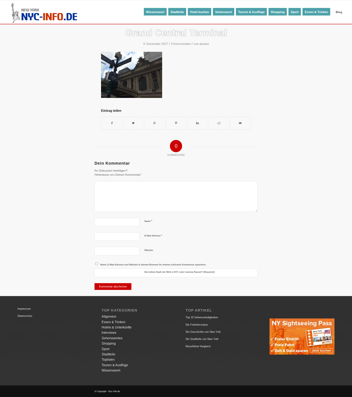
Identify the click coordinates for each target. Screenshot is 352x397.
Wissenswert (111, 370)
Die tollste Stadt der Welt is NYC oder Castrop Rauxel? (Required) (179, 272)
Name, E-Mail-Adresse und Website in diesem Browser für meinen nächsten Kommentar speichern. (153, 264)
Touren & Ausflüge (115, 365)
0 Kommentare (181, 43)
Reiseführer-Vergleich (198, 346)
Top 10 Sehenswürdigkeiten (202, 317)
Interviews (109, 332)
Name (148, 221)
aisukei (204, 43)
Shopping (109, 343)
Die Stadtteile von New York (202, 338)
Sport (105, 349)
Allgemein (109, 316)
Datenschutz (25, 315)
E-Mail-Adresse (153, 235)
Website (148, 250)
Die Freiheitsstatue (197, 324)
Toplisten (108, 359)
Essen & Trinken (113, 322)
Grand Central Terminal (176, 33)
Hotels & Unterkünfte (117, 327)
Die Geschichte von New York (203, 331)
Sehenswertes (112, 338)
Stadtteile (108, 354)
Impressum (24, 308)
